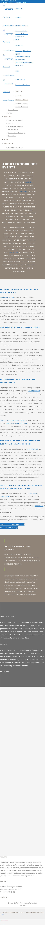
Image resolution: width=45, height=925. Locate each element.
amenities (29, 182)
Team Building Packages (23, 62)
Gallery (18, 17)
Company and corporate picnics (12, 420)
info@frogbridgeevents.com (16, 2)
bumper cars (9, 585)
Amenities (19, 45)
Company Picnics (21, 31)
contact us (39, 506)
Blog (17, 71)
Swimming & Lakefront (23, 51)
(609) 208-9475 (9, 892)
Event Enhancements (22, 57)
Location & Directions (22, 85)
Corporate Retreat (21, 34)
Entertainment (20, 60)
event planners (34, 391)
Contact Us (20, 79)
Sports (17, 54)
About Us (19, 9)
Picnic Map (19, 65)
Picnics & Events (21, 25)
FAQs (17, 40)
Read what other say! (9, 527)
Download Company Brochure (12, 524)
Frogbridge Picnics (7, 297)
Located (14, 252)
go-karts (23, 191)
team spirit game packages (17, 423)
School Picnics (20, 37)
